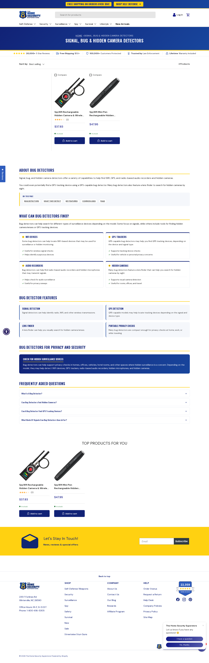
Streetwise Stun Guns (76, 634)
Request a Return (152, 594)
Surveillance (71, 600)
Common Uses (89, 201)
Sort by (23, 63)
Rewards (111, 605)
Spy (66, 605)
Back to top (104, 576)
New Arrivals (123, 23)
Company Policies (152, 605)
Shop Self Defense (127, 4)
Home (79, 35)
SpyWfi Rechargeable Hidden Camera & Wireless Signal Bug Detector (69, 115)
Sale (67, 628)
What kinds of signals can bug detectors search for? (44, 419)
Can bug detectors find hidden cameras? (38, 402)
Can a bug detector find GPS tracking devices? (41, 411)
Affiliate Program (116, 611)
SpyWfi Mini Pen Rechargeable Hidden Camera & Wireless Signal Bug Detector (103, 117)
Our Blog (111, 600)
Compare (62, 75)
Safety (68, 611)
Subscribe (181, 541)
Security (69, 594)
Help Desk (148, 600)
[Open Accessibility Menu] (6, 331)
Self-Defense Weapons (76, 588)
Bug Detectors (31, 201)
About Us (112, 588)
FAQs (102, 201)
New (67, 622)
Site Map (148, 617)
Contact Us (113, 594)
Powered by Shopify (60, 656)
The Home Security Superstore (38, 656)
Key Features (72, 201)
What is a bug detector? (31, 393)
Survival (68, 617)
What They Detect (52, 201)
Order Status (150, 588)
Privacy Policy (150, 611)
